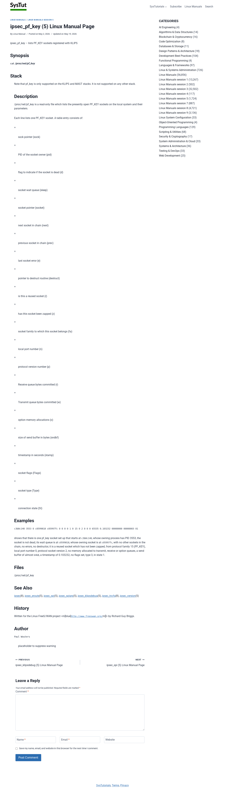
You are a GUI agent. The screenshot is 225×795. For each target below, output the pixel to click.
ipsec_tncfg (108, 595)
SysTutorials (103, 785)
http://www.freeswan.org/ (87, 616)
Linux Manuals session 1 (173, 79)
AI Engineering (167, 27)
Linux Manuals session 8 (173, 108)
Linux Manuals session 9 (173, 112)
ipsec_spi (49, 595)
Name (21, 739)
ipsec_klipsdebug (88, 595)
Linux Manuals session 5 (41, 20)
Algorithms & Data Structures (176, 32)
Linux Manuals (193, 6)
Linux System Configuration (175, 117)
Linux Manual (19, 34)
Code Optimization (170, 41)
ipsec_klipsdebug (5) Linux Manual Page (39, 662)
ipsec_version (128, 595)
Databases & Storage (171, 46)
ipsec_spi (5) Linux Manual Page (125, 662)
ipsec (17, 595)
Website (110, 739)
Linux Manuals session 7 (173, 103)
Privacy (124, 785)
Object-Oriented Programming (176, 122)
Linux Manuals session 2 (173, 84)
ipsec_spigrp (66, 595)
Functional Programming (173, 60)
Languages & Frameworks (174, 65)
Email (65, 739)
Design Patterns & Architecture (176, 51)
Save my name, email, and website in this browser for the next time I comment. (58, 748)
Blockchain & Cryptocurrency (175, 36)
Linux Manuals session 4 (173, 93)
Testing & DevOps (169, 150)
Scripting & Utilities (170, 131)
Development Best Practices (175, 55)
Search (209, 6)
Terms (115, 785)
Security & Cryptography (173, 136)
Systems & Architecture (172, 146)
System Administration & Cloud (177, 141)
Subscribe (176, 6)
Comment (22, 691)
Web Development (169, 155)
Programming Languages (174, 127)
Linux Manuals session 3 (173, 89)
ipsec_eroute (32, 595)
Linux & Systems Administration (177, 70)
